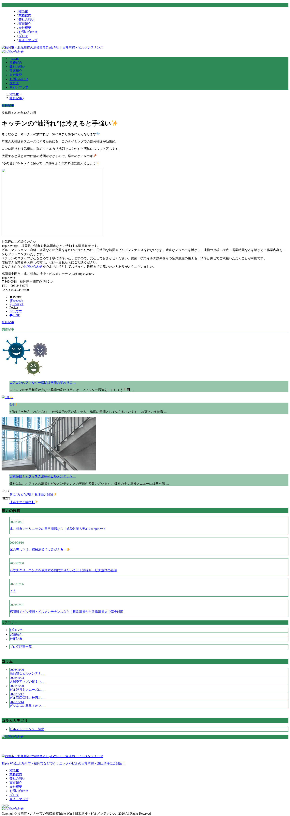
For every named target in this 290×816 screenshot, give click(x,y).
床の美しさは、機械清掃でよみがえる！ (38, 549)
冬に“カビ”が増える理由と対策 (31, 494)
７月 (13, 591)
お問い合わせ (28, 32)
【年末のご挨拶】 (22, 502)
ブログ (23, 36)
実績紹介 (25, 23)
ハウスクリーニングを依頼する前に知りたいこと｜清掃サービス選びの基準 (63, 570)
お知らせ (16, 629)
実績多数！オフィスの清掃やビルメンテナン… (42, 476)
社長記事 (8, 322)
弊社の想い (26, 19)
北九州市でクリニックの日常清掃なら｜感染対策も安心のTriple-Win (57, 528)
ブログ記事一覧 (21, 646)
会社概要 (25, 27)
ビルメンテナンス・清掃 (27, 729)
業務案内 (25, 15)
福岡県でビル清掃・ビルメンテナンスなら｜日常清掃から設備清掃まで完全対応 (66, 611)
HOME (23, 11)
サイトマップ (28, 40)
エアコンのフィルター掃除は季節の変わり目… (42, 382)
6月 (11, 404)
